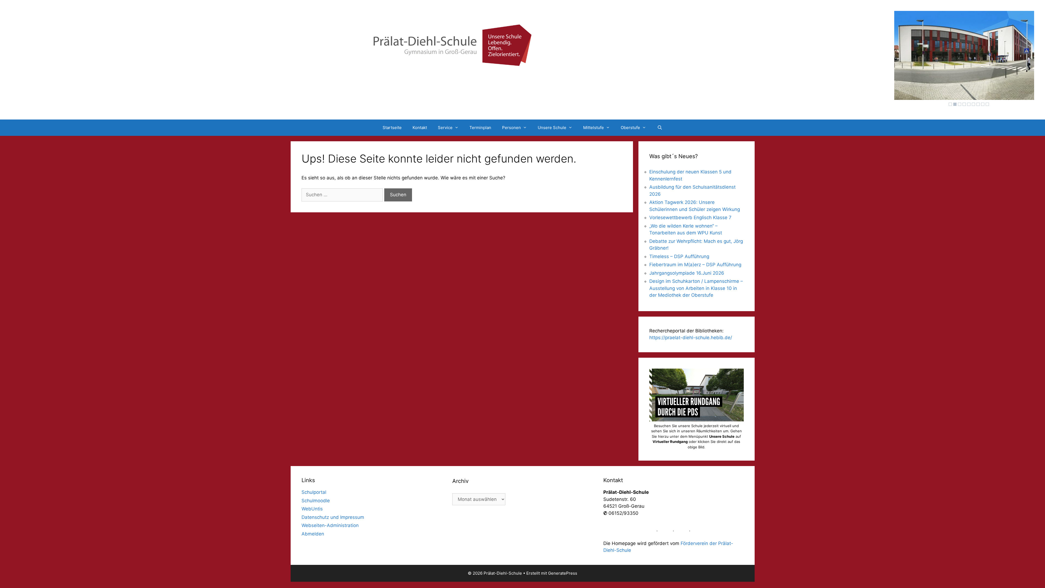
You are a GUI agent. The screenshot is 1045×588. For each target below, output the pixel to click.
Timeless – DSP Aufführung (679, 256)
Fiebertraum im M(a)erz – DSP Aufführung (695, 264)
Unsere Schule (552, 127)
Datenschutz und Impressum (333, 517)
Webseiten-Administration (330, 525)
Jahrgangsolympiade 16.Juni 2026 (686, 273)
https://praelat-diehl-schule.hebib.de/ (690, 337)
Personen (511, 127)
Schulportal (314, 492)
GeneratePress (562, 573)
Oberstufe (630, 127)
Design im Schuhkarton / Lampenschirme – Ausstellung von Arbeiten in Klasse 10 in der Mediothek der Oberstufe (696, 288)
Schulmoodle (316, 500)
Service (445, 127)
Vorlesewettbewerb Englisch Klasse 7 (690, 217)
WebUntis (312, 509)
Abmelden (313, 534)
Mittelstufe (593, 127)
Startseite (392, 127)
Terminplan (480, 127)
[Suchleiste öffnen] (659, 128)
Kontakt (420, 127)
